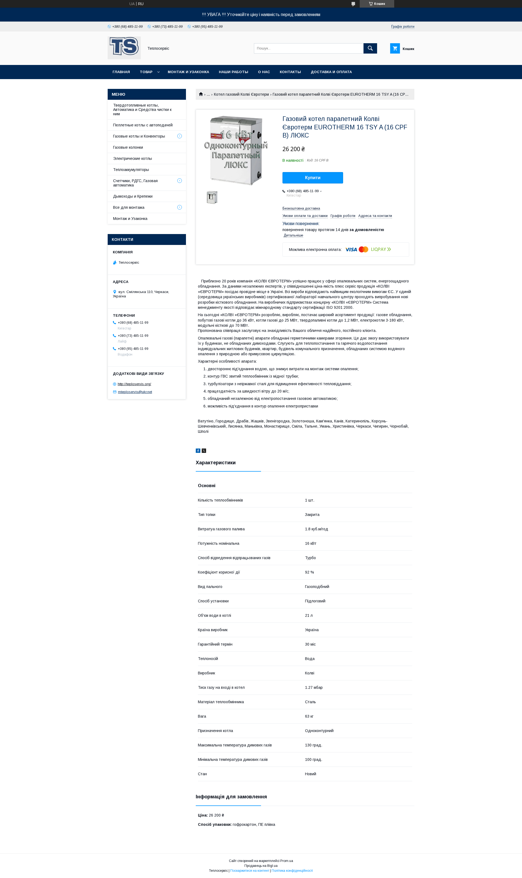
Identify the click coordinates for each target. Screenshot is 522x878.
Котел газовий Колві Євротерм (241, 94)
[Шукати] (370, 48)
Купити (313, 177)
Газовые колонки (128, 147)
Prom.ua (286, 861)
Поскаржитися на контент (249, 871)
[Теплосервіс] (124, 58)
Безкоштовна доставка (301, 208)
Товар (146, 72)
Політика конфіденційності (292, 871)
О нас (264, 72)
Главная (121, 72)
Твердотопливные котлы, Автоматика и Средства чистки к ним (142, 109)
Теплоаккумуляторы (131, 169)
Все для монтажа (128, 207)
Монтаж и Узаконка (130, 218)
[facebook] (198, 451)
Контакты (290, 72)
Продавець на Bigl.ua (261, 866)
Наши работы (233, 72)
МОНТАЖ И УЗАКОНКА (188, 72)
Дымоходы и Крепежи (133, 196)
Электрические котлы (132, 158)
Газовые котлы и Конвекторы (139, 136)
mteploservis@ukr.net (135, 392)
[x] (204, 451)
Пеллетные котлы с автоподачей (143, 125)
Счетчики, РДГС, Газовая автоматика (135, 183)
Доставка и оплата (331, 72)
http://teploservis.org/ (134, 384)
